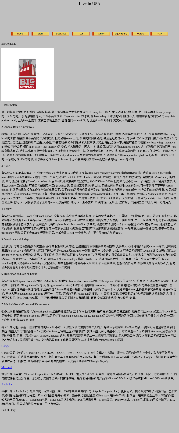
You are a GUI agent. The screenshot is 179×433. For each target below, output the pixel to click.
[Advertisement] (65, 18)
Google (5, 345)
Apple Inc (6, 384)
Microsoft (6, 367)
